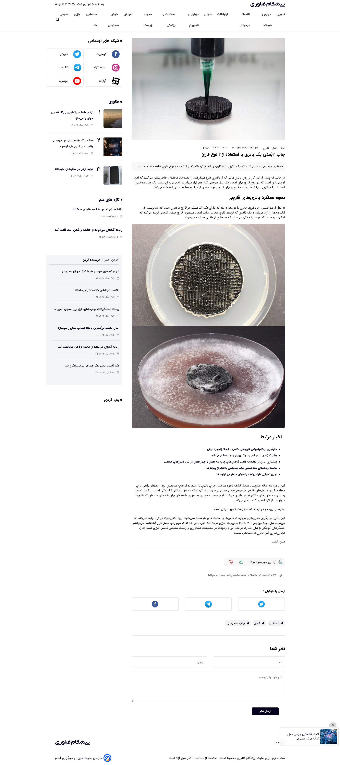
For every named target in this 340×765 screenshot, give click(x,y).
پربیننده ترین (91, 259)
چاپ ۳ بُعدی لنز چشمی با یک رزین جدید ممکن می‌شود (244, 455)
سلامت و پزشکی (169, 20)
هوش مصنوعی (113, 20)
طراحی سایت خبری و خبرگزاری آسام (78, 758)
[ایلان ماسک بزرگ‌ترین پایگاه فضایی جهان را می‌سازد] (112, 118)
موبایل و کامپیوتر (193, 20)
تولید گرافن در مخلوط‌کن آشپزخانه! (73, 169)
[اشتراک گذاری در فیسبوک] (155, 604)
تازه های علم (110, 199)
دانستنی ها (91, 20)
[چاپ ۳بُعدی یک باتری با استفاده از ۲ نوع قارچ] (208, 89)
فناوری (280, 14)
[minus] (231, 562)
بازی (77, 14)
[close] (332, 724)
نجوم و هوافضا (266, 20)
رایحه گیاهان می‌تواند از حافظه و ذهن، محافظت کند (88, 229)
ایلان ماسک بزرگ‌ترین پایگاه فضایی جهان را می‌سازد (88, 328)
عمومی (64, 14)
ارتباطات (223, 14)
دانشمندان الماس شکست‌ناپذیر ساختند (97, 209)
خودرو (208, 14)
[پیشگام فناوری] (267, 4)
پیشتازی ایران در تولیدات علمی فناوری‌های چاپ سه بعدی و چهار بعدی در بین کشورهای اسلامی (220, 462)
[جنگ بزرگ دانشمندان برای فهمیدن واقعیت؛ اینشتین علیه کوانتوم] (112, 146)
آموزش (128, 14)
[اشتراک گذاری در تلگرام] (208, 604)
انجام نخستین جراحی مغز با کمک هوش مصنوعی (90, 271)
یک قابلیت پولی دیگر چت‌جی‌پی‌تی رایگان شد (92, 366)
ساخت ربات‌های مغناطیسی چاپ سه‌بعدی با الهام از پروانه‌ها (242, 468)
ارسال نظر (265, 711)
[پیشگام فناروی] (72, 742)
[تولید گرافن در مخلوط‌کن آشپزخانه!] (112, 175)
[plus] (241, 562)
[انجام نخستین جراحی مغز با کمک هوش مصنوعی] (328, 736)
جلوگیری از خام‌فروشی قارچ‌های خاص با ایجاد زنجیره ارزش (242, 449)
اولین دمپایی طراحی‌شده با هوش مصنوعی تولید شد (246, 474)
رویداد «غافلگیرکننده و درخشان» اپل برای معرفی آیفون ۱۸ (86, 309)
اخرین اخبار (112, 259)
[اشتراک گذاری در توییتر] (261, 604)
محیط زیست (148, 20)
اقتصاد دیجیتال (244, 20)
